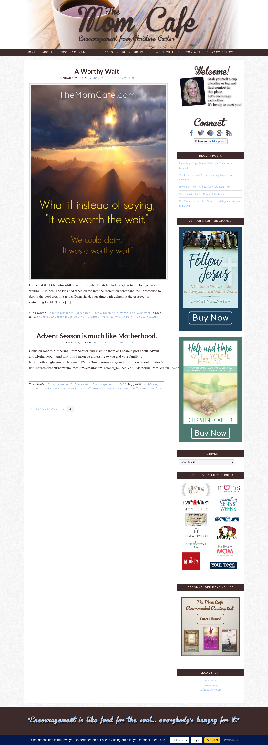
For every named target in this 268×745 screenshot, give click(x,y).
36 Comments (123, 78)
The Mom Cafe (136, 24)
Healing (94, 316)
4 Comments (124, 342)
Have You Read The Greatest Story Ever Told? (205, 187)
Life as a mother (118, 388)
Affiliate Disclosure (210, 689)
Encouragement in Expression (69, 313)
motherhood (140, 388)
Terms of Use (210, 680)
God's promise (94, 388)
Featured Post (140, 313)
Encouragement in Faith (110, 384)
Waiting (107, 316)
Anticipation (37, 388)
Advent (152, 384)
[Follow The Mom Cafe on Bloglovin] (211, 143)
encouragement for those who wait (62, 316)
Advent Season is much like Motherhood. (96, 336)
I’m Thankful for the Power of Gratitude (201, 194)
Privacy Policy (210, 685)
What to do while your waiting (135, 316)
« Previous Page (44, 408)
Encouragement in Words (110, 313)
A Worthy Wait (96, 71)
